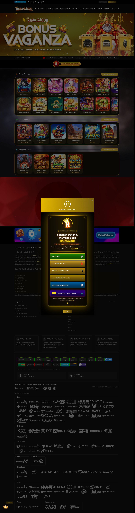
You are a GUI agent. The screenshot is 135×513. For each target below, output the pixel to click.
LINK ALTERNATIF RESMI (61, 278)
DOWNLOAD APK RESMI (60, 271)
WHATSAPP (56, 256)
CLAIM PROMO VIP (58, 263)
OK (67, 311)
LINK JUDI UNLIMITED (60, 285)
